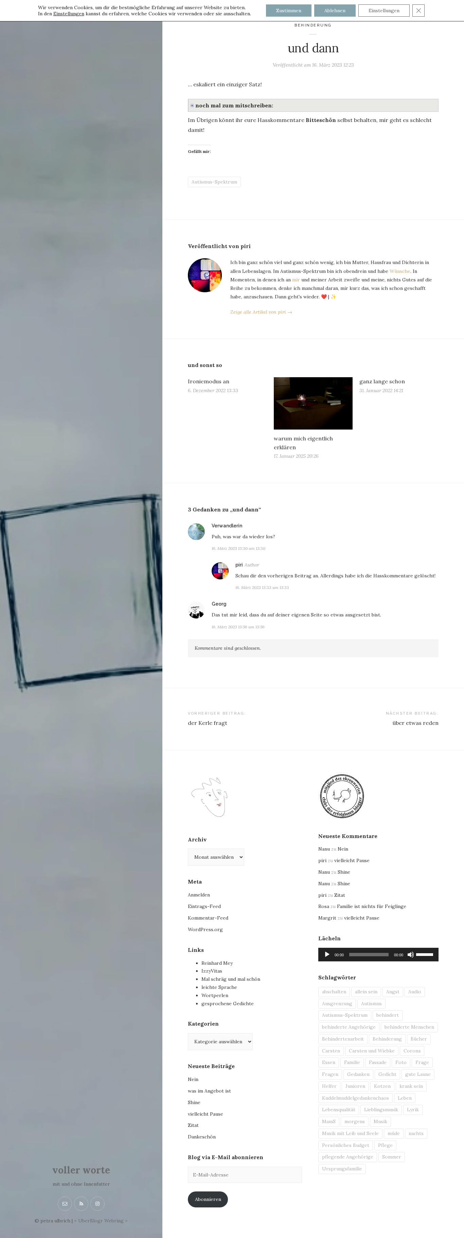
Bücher (419, 1039)
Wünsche (400, 271)
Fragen (330, 1074)
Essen (328, 1062)
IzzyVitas (211, 971)
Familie (352, 1062)
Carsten (331, 1051)
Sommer (391, 1157)
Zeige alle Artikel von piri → (261, 312)
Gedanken (358, 1074)
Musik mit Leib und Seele (350, 1133)
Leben (405, 1098)
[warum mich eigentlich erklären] (313, 403)
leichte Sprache (219, 987)
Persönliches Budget (345, 1145)
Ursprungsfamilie (342, 1169)
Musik (380, 1121)
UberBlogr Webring (101, 1221)
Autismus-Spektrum (214, 182)
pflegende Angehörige (347, 1157)
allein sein (366, 992)
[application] (378, 954)
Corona (412, 1051)
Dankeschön (202, 1137)
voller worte (81, 1170)
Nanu (324, 849)
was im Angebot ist (209, 1091)
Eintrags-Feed (204, 906)
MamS (329, 1121)
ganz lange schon (382, 381)
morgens (354, 1121)
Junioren (355, 1086)
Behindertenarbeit (343, 1039)
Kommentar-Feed (208, 918)
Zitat (193, 1125)
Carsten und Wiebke (372, 1051)
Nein (193, 1079)
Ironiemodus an (208, 381)
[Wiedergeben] (327, 954)
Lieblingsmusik (381, 1109)
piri (239, 565)
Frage (422, 1062)
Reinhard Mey (217, 963)
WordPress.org (205, 929)
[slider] (425, 954)
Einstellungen (68, 14)
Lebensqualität (338, 1109)
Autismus (371, 1003)
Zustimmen (288, 10)
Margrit (327, 918)
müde (394, 1133)
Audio (414, 992)
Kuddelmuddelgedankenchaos (355, 1098)
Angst (392, 992)
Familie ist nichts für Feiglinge (371, 906)
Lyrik (413, 1109)
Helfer (329, 1086)
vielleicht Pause (205, 1114)
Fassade (378, 1062)
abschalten (334, 992)
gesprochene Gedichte (227, 1003)
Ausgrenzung (337, 1003)
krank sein (411, 1086)
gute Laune (418, 1074)
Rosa (323, 906)
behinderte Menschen (409, 1027)
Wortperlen (214, 995)
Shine (194, 1102)
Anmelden (199, 895)
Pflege (385, 1145)
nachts (416, 1133)
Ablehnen (334, 10)
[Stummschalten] (410, 954)
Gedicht (387, 1074)
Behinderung (313, 25)
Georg (219, 604)
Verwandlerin (227, 525)
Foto (401, 1062)
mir (296, 280)
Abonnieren (208, 1199)
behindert (387, 1015)
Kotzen (382, 1086)
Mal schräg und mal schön (230, 979)
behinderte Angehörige (349, 1027)
